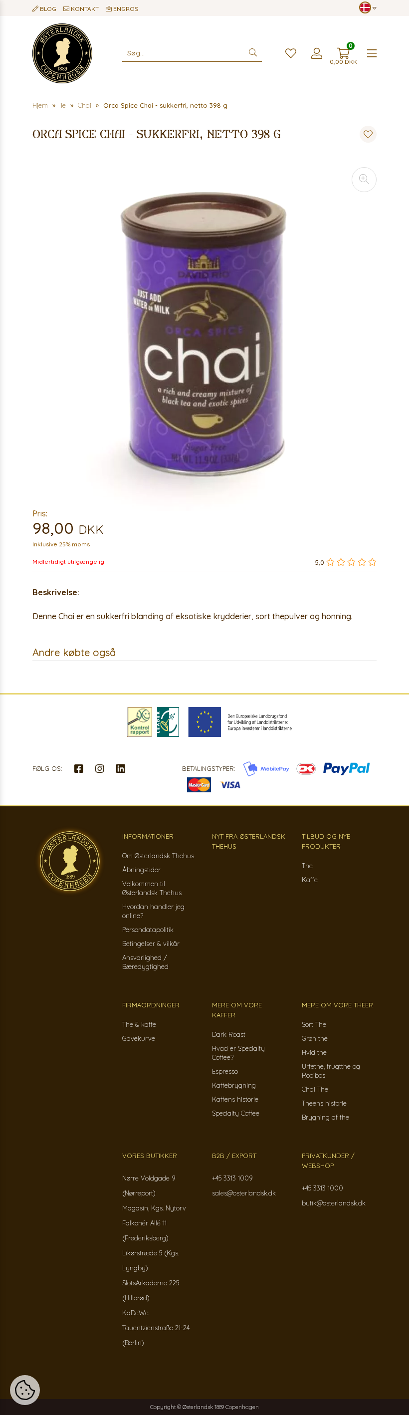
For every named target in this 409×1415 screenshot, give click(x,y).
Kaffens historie (235, 1099)
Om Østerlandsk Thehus (158, 856)
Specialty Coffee (235, 1113)
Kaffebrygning (234, 1085)
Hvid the (314, 1052)
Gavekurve (138, 1038)
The (307, 866)
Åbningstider (141, 870)
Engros (125, 8)
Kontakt (84, 8)
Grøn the (315, 1038)
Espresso (225, 1071)
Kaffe (310, 880)
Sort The (314, 1024)
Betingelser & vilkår (151, 943)
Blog (47, 8)
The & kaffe (139, 1024)
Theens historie (324, 1103)
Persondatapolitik (148, 930)
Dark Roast (228, 1034)
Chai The (315, 1089)
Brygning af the (325, 1117)
